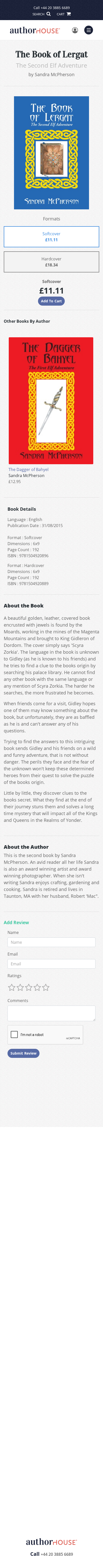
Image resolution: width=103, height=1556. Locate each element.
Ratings (15, 975)
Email (13, 954)
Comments (18, 1000)
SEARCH (38, 14)
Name (13, 932)
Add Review (16, 922)
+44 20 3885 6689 (55, 7)
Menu (90, 29)
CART (61, 14)
